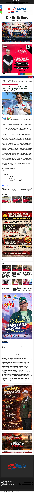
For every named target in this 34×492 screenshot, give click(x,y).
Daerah (5, 84)
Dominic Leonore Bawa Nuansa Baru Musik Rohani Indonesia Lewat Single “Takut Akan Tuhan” (16, 274)
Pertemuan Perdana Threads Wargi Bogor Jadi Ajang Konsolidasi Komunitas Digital (27, 273)
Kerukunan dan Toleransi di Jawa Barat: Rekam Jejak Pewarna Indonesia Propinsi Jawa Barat (14, 362)
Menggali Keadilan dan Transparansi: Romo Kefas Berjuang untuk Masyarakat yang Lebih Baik (14, 374)
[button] (2, 77)
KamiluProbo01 (25, 209)
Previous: (9, 189)
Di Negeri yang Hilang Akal (5, 351)
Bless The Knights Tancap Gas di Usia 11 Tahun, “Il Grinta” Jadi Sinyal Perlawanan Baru (6, 287)
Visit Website (12, 180)
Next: (25, 189)
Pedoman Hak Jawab (11, 481)
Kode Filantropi (8, 482)
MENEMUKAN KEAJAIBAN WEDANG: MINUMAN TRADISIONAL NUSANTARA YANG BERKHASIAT (14, 358)
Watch (32, 77)
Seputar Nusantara (15, 84)
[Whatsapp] (9, 118)
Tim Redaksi (4, 90)
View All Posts (18, 180)
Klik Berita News (17, 17)
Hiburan (7, 269)
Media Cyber (3, 482)
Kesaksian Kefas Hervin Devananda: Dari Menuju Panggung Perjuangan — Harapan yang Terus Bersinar (15, 348)
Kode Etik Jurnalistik (4, 481)
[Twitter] (4, 118)
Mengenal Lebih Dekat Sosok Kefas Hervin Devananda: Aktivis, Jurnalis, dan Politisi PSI (13, 366)
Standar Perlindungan (4, 483)
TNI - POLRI (14, 201)
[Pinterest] (7, 118)
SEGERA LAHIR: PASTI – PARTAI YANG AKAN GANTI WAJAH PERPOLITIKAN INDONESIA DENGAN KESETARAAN (16, 378)
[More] (10, 118)
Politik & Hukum (9, 84)
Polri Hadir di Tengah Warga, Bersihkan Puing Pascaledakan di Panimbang (16, 204)
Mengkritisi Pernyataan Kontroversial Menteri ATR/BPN (9, 354)
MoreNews (20, 489)
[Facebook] (2, 118)
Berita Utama (14, 199)
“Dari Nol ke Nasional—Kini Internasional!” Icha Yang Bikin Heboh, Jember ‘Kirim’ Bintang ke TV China (27, 288)
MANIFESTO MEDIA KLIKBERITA (6, 480)
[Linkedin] (5, 118)
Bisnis (3, 84)
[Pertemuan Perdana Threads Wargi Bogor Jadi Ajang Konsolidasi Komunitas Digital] (27, 268)
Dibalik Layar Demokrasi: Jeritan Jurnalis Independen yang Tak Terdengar (11, 370)
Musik (9, 269)
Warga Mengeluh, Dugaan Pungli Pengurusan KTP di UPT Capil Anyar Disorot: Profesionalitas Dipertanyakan (6, 205)
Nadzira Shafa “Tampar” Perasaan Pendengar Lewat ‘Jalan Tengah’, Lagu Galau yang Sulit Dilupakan (16, 288)
